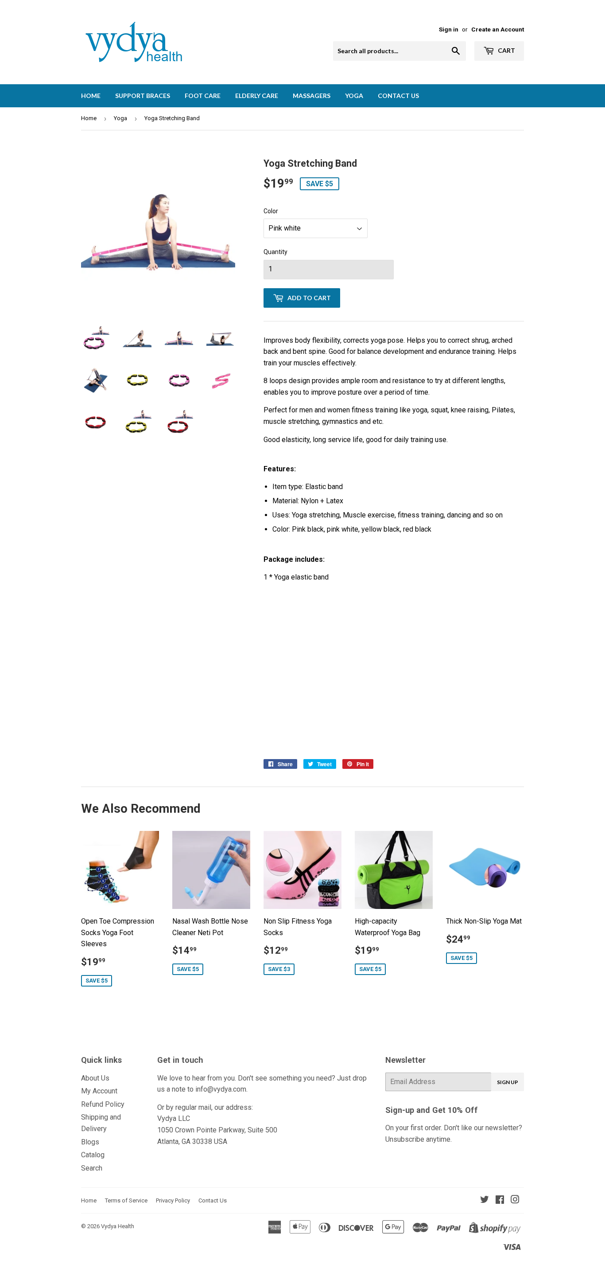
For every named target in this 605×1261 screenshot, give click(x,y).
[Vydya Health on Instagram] (515, 1200)
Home (91, 95)
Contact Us (398, 95)
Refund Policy (102, 1104)
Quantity (275, 251)
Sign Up (507, 1082)
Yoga (354, 95)
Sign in (448, 29)
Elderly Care (256, 95)
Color (271, 211)
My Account (99, 1091)
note (179, 1089)
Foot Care (203, 95)
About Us (95, 1078)
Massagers (311, 95)
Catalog (93, 1155)
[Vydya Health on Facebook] (499, 1200)
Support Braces (142, 95)
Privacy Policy (173, 1200)
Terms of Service (126, 1200)
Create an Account (497, 29)
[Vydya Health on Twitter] (484, 1200)
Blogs (90, 1142)
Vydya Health (117, 1226)
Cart (505, 50)
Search (91, 1168)
